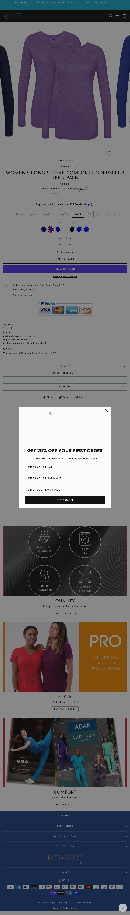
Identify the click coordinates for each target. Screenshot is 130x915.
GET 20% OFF (65, 500)
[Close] (107, 411)
